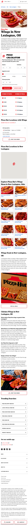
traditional (10, 322)
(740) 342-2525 (6, 136)
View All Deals (14, 306)
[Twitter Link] (5, 449)
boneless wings (19, 322)
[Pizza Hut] (14, 164)
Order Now (17, 88)
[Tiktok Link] (7, 449)
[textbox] (14, 264)
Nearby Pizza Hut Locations (8, 122)
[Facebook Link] (2, 449)
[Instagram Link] (10, 449)
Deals (6, 1)
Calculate (7, 88)
